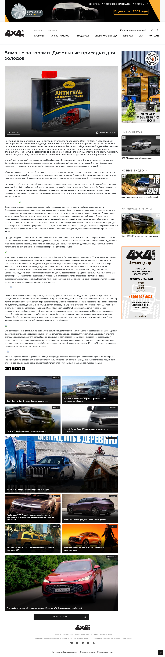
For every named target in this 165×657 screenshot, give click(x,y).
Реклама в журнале (105, 652)
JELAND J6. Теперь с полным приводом (138, 197)
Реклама (51, 30)
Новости (56, 377)
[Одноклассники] (9, 368)
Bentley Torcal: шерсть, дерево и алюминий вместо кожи (139, 159)
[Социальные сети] (152, 30)
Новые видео (135, 170)
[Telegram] (16, 368)
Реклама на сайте (87, 652)
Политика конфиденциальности (65, 652)
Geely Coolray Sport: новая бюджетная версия (140, 236)
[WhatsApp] (19, 368)
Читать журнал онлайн (133, 30)
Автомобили (111, 438)
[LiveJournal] (23, 368)
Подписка (38, 30)
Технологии (13, 133)
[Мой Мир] (13, 368)
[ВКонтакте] (6, 368)
